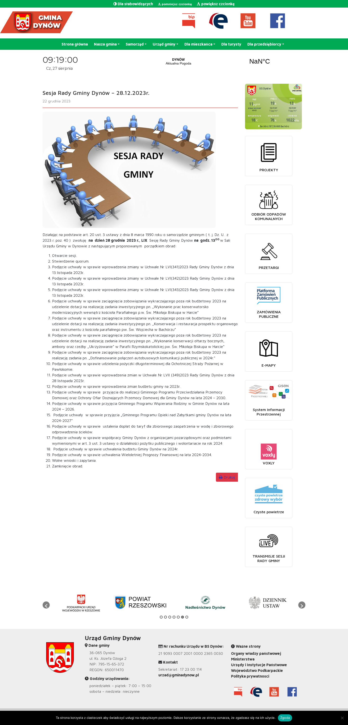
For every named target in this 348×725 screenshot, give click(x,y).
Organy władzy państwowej (256, 653)
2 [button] (165, 617)
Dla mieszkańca (198, 44)
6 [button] (182, 617)
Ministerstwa (242, 659)
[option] (81, 603)
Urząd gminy (164, 44)
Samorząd (135, 44)
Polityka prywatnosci (250, 676)
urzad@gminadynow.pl (178, 675)
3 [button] (169, 617)
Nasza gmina (105, 44)
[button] (46, 605)
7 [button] (186, 617)
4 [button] (174, 617)
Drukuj (229, 477)
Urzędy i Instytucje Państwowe (259, 665)
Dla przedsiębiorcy (264, 44)
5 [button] (178, 617)
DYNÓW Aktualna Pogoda (219, 61)
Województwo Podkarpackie (257, 670)
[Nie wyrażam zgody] (342, 718)
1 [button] (161, 617)
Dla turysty (231, 44)
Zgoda (285, 718)
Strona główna (75, 44)
